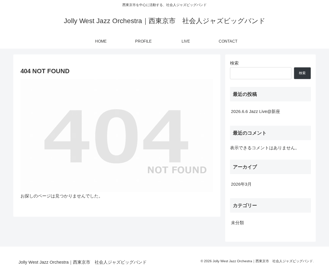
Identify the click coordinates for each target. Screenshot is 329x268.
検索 (234, 63)
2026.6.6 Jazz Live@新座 (255, 111)
